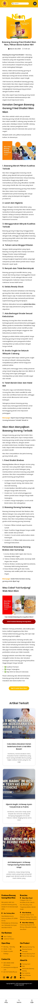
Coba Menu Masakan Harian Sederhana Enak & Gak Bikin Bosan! (19, 746)
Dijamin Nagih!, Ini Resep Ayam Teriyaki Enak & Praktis (19, 805)
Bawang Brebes (8, 464)
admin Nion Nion (29, 304)
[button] (35, 3)
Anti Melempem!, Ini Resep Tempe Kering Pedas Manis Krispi (19, 865)
